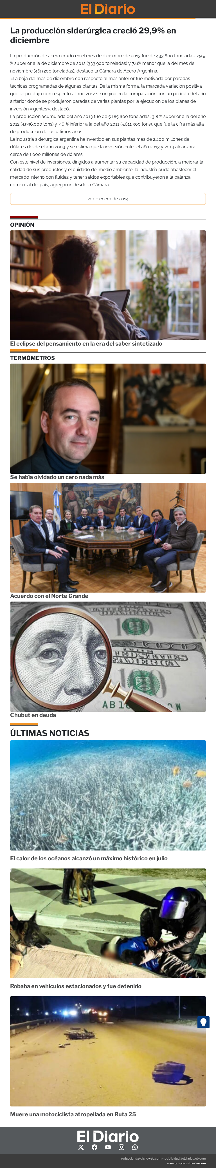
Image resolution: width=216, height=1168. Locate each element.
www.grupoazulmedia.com (186, 1163)
